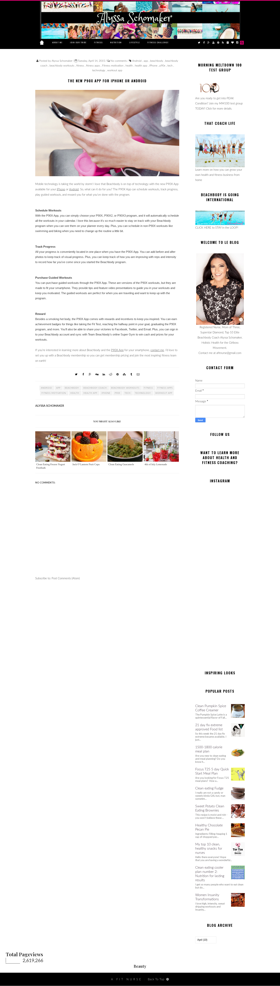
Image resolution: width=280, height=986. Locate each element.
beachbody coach (95, 388)
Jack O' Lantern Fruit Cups (86, 464)
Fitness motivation (113, 65)
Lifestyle (134, 42)
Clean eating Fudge (209, 788)
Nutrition (116, 42)
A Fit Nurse (126, 979)
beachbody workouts (62, 65)
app (146, 61)
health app (141, 65)
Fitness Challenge (158, 42)
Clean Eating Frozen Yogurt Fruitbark (50, 466)
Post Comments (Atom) (66, 578)
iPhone (153, 65)
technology (99, 70)
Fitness (98, 42)
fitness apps (93, 65)
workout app (114, 70)
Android (137, 61)
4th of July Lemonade (156, 464)
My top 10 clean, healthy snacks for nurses (208, 849)
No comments (119, 61)
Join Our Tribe (78, 42)
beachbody (157, 61)
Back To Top (156, 979)
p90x (162, 65)
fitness (80, 65)
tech (170, 65)
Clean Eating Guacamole (121, 464)
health (130, 65)
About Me (57, 42)
